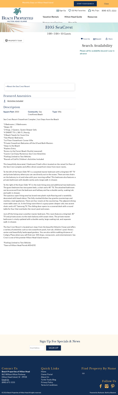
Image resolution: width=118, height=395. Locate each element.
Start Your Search (85, 4)
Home (43, 372)
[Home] (17, 15)
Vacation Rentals (51, 17)
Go (83, 373)
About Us (45, 377)
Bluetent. (113, 392)
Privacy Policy (47, 382)
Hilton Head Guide (73, 17)
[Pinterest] (113, 386)
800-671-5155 (109, 10)
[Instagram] (107, 386)
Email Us (5, 380)
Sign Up (53, 348)
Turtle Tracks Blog (48, 380)
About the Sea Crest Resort (18, 86)
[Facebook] (101, 386)
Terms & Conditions (49, 385)
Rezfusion (101, 392)
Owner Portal (47, 374)
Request (98, 39)
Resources (92, 17)
